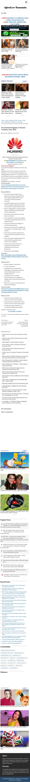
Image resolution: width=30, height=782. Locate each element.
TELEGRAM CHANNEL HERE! (15, 77)
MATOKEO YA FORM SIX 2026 (17, 18)
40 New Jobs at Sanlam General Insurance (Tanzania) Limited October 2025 (13, 368)
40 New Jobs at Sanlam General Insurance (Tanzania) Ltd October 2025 (13, 372)
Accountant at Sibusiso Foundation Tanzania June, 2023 (7, 323)
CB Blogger (18, 780)
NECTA (2, 663)
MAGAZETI (10, 660)
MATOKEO (19, 660)
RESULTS (3, 665)
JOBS (23, 120)
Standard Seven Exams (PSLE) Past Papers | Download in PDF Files (14, 570)
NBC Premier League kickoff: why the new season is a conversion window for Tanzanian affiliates (14, 592)
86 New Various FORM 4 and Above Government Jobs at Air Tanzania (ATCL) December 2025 (15, 357)
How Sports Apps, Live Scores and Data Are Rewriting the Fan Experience (15, 575)
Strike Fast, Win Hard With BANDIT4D (11, 643)
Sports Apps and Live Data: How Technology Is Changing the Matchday (13, 586)
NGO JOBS (10, 663)
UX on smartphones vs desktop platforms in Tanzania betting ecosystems (14, 551)
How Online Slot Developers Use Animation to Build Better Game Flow (13, 607)
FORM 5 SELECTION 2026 (15, 20)
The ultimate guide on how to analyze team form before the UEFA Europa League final (14, 636)
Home (2, 120)
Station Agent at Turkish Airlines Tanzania (13, 342)
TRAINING (18, 665)
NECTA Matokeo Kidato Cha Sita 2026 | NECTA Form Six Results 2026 (14, 604)
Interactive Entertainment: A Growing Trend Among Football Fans (13, 610)
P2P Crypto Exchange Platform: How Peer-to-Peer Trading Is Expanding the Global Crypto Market (13, 624)
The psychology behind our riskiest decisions (13, 639)
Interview (3, 658)
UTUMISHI (3, 668)
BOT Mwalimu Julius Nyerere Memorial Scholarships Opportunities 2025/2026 (13, 565)
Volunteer (12, 668)
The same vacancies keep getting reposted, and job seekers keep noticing (14, 398)
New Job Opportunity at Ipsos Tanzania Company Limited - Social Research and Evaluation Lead (12, 532)
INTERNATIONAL (4, 655)
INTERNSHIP (15, 655)
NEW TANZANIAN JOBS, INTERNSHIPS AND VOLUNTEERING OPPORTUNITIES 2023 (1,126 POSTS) (14, 256)
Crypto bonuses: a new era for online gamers (13, 631)
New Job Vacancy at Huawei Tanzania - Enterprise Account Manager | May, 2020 (15, 394)
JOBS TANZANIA (5, 122)
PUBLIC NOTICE (20, 663)
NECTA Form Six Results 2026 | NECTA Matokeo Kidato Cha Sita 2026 (14, 601)
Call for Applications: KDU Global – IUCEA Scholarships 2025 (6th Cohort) (14, 556)
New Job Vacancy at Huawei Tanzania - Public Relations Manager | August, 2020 (14, 390)
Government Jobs (5, 653)
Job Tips (3, 660)
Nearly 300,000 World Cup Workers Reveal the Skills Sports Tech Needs (13, 597)
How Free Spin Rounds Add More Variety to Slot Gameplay (14, 614)
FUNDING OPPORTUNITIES (7, 650)
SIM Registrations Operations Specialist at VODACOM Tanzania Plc (22, 324)
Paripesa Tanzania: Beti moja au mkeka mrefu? (13, 595)
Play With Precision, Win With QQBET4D (12, 641)
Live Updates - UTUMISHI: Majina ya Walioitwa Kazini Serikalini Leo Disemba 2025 (14, 402)
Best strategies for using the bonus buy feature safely (14, 633)
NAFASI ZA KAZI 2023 (16, 122)
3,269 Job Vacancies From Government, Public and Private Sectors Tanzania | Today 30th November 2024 (13, 546)
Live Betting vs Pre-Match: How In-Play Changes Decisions (14, 617)
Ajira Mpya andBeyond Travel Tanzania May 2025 (15, 383)
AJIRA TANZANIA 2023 (11, 120)
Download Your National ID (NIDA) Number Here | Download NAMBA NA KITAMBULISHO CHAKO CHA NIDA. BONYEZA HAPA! (15, 290)
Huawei (20, 120)
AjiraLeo (13, 778)
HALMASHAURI (17, 653)
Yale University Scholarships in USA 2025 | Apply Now (15, 561)
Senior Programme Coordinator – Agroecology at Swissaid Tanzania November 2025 (15, 360)
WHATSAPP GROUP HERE (18, 75)
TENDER (10, 665)
